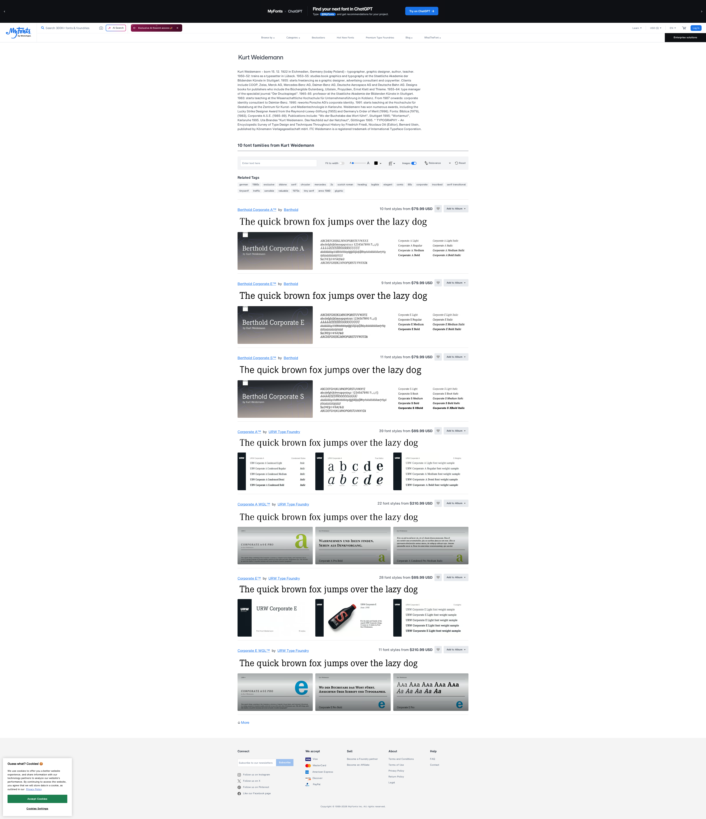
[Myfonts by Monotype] (18, 32)
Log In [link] (696, 28)
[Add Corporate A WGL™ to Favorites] (438, 503)
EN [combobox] (671, 28)
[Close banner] (177, 28)
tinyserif (244, 190)
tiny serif (309, 190)
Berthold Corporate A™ (257, 209)
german (243, 184)
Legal (391, 782)
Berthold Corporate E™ (257, 284)
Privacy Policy (396, 770)
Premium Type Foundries (380, 37)
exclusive (269, 184)
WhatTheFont (431, 37)
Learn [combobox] (635, 28)
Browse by (266, 37)
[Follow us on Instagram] (240, 775)
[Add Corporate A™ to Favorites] (438, 431)
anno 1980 (324, 190)
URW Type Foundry (284, 432)
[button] (4, 11)
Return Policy (396, 776)
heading (362, 184)
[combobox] (82, 28)
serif (293, 184)
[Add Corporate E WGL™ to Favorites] (438, 649)
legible (375, 184)
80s (410, 184)
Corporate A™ (249, 432)
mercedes (320, 184)
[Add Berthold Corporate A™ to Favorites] (438, 208)
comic (400, 184)
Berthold (291, 209)
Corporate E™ (249, 578)
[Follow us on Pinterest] (240, 787)
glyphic (339, 190)
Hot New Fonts (345, 37)
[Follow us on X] (240, 781)
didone (283, 184)
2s (331, 184)
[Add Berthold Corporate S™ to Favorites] (438, 357)
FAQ (432, 759)
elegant (388, 184)
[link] (42, 28)
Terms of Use (396, 764)
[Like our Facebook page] (240, 793)
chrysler (305, 184)
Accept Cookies (37, 799)
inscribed (437, 184)
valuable (283, 190)
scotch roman (345, 184)
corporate (422, 184)
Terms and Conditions (401, 759)
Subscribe (285, 762)
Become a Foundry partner (362, 759)
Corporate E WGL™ (254, 650)
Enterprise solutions (685, 37)
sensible (269, 190)
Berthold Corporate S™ (257, 358)
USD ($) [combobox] (654, 28)
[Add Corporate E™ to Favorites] (438, 577)
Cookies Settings (37, 808)
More (245, 722)
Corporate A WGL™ (254, 504)
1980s (255, 184)
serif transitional (456, 184)
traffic (256, 190)
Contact (434, 764)
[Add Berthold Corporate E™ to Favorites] (438, 282)
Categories (292, 37)
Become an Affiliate (358, 764)
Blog (408, 37)
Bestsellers (318, 37)
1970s (296, 190)
